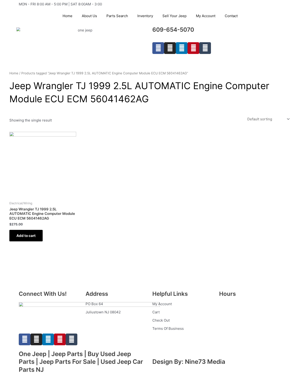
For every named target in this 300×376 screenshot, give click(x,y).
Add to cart (26, 235)
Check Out (161, 320)
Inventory (145, 16)
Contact (231, 16)
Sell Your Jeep (174, 16)
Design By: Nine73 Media (188, 361)
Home (67, 16)
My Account (205, 16)
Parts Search (117, 16)
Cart (156, 312)
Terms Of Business (168, 328)
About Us (89, 16)
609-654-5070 (173, 29)
